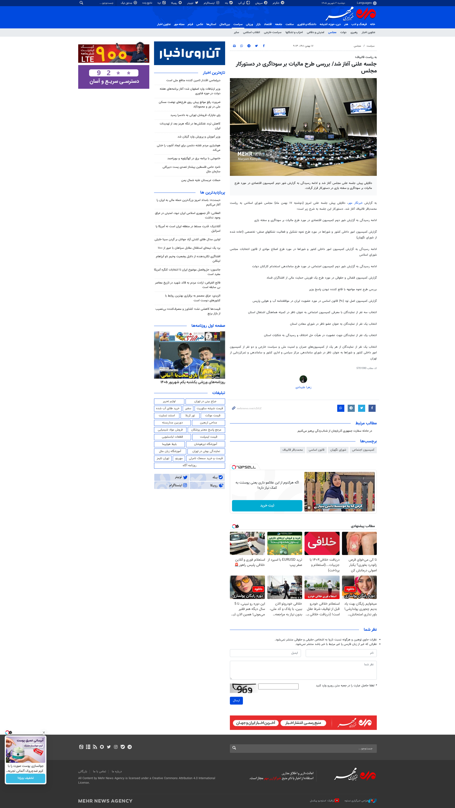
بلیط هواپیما (169, 444)
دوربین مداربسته (172, 422)
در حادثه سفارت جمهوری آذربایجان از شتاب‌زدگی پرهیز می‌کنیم (335, 431)
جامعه (278, 24)
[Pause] (309, 508)
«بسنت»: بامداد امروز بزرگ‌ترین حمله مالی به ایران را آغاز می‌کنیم (188, 202)
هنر (346, 24)
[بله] (123, 747)
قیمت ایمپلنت (208, 437)
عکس (199, 24)
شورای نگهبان (338, 450)
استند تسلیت (167, 415)
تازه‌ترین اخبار (214, 73)
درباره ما (117, 771)
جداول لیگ (127, 3)
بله (227, 3)
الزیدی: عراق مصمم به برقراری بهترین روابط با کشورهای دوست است (192, 298)
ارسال (236, 700)
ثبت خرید (267, 506)
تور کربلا (190, 415)
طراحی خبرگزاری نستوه (356, 801)
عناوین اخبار (368, 32)
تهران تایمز (163, 458)
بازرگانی (82, 771)
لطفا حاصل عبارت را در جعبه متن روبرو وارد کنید (346, 686)
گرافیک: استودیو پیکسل (322, 801)
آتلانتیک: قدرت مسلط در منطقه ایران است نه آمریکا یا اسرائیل (188, 228)
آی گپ (242, 3)
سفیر (188, 408)
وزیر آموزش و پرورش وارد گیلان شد (198, 136)
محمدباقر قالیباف (292, 450)
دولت (343, 32)
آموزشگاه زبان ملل (170, 451)
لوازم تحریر (169, 401)
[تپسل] (234, 467)
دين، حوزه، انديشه (330, 24)
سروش (259, 3)
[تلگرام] (129, 747)
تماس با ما (99, 771)
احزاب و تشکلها (294, 32)
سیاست (238, 24)
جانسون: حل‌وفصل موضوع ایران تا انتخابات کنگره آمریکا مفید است (187, 272)
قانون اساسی (316, 450)
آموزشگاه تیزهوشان (205, 444)
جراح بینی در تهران (205, 401)
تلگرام (276, 3)
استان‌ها (211, 24)
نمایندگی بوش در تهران (206, 451)
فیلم (190, 24)
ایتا (160, 3)
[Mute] (315, 508)
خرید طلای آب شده (167, 408)
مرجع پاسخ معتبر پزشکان (206, 429)
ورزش (249, 24)
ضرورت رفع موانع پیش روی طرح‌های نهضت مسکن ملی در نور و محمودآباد (189, 104)
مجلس (332, 32)
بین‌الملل (224, 24)
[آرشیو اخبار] (88, 747)
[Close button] (43, 732)
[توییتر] (109, 747)
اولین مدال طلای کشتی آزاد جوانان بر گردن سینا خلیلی (187, 239)
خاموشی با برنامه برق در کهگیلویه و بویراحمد (193, 158)
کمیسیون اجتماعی (363, 450)
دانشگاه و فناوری (306, 24)
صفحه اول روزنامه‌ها (208, 326)
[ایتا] (81, 747)
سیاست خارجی (273, 32)
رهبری (354, 32)
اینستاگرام (209, 3)
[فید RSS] (95, 747)
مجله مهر (179, 24)
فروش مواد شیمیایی (170, 429)
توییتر (190, 3)
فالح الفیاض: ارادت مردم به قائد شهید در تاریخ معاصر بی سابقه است (187, 285)
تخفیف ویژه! (26, 778)
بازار (258, 24)
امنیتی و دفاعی (315, 32)
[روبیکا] (102, 747)
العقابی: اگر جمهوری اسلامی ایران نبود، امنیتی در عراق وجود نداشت (187, 215)
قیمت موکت (212, 415)
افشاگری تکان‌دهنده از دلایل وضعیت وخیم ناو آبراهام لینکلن (188, 258)
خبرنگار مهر (356, 203)
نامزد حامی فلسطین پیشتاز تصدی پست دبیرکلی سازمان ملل (191, 169)
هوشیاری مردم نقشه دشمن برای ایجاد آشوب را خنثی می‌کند (188, 147)
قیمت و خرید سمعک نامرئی (206, 458)
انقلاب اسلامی (251, 32)
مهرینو (179, 458)
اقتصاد (268, 24)
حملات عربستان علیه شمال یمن (200, 180)
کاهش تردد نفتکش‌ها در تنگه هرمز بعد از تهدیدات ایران (190, 126)
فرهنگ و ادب (359, 24)
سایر (236, 32)
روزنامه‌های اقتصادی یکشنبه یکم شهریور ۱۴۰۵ (191, 382)
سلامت (290, 24)
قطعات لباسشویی (172, 437)
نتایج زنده (147, 3)
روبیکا (174, 3)
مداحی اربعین (208, 422)
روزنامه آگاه (189, 465)
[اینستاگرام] (116, 747)
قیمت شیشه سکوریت (210, 408)
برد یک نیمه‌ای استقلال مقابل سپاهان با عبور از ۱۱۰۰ (189, 248)
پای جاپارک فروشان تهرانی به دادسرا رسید (195, 115)
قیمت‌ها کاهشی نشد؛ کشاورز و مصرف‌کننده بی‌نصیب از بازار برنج (187, 311)
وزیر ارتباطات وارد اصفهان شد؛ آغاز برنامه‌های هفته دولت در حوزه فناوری (190, 91)
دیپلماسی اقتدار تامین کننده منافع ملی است (193, 80)
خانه (372, 24)
